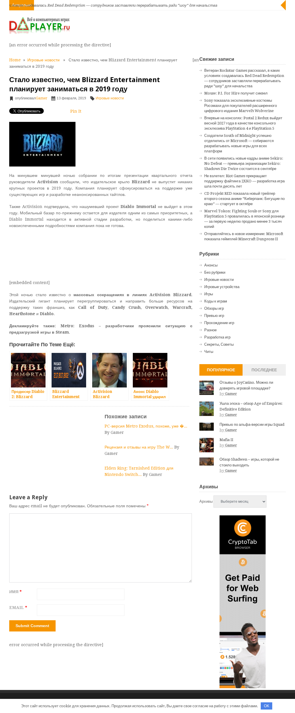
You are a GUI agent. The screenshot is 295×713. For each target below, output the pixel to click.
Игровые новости (43, 60)
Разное (210, 330)
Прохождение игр (219, 323)
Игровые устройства (221, 287)
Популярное (221, 370)
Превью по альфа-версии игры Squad (252, 424)
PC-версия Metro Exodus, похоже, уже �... (146, 426)
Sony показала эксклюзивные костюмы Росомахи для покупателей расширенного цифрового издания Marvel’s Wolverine (240, 105)
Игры (208, 294)
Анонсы (211, 265)
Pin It (75, 111)
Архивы (206, 501)
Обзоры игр (214, 308)
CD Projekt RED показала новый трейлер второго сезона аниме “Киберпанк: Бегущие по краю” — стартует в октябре (244, 198)
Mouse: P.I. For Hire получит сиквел (236, 93)
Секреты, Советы (219, 344)
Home (15, 60)
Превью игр (214, 315)
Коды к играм (215, 301)
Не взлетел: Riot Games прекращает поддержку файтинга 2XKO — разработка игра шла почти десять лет (244, 181)
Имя (15, 591)
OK (266, 706)
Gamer (41, 98)
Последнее (264, 370)
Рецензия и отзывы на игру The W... (139, 447)
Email (18, 607)
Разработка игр (217, 337)
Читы (208, 351)
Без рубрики (214, 272)
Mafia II (226, 440)
